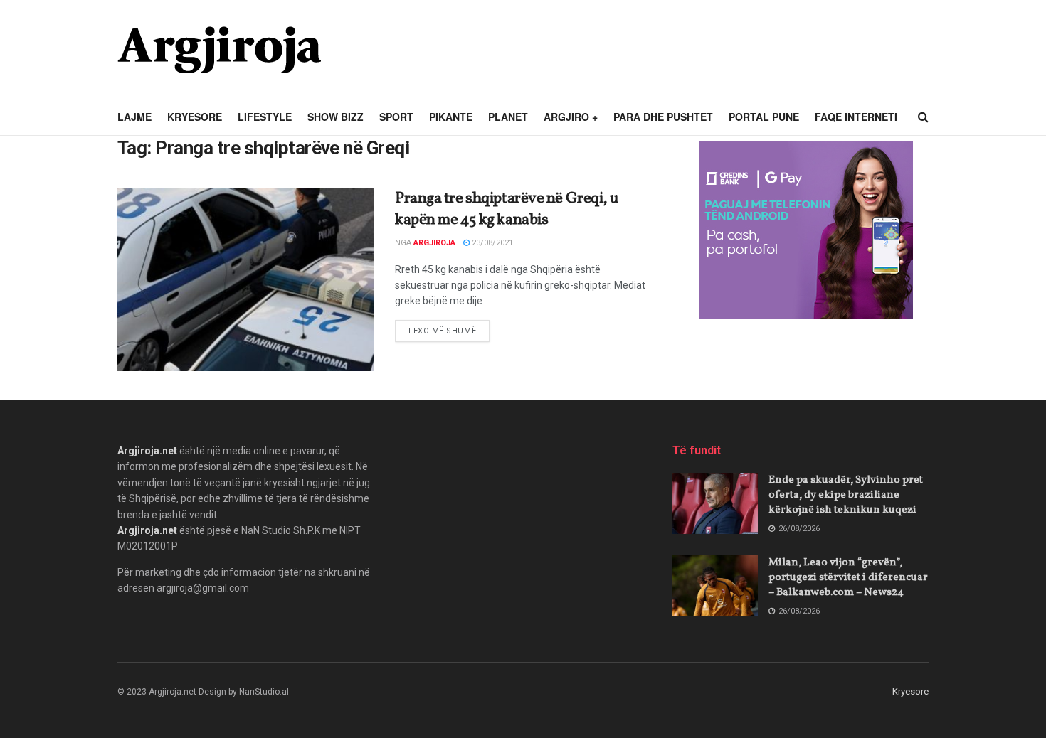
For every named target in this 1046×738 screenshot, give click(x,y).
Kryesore (194, 116)
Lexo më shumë (449, 331)
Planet (508, 116)
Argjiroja (434, 242)
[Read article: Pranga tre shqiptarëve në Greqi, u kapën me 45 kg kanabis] (245, 279)
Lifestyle (265, 116)
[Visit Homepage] (219, 49)
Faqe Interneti (856, 116)
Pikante (450, 116)
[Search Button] (923, 117)
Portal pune (764, 116)
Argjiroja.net (147, 450)
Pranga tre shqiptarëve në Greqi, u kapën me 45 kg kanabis (506, 210)
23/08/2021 (491, 242)
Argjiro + (571, 116)
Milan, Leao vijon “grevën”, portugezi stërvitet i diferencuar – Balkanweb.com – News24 (848, 577)
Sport (396, 116)
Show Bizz (335, 116)
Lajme (134, 116)
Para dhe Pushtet (663, 116)
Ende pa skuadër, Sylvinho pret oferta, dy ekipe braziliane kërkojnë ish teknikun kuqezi (845, 495)
